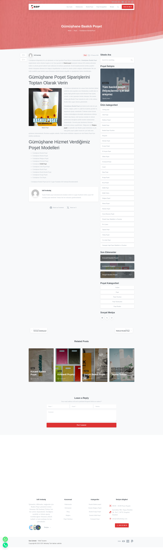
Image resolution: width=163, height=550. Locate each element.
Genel (103, 167)
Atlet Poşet (105, 114)
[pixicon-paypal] (132, 541)
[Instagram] (132, 2)
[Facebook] (122, 2)
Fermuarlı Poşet (106, 161)
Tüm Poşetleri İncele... (35, 2)
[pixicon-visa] (119, 541)
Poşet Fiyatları (117, 297)
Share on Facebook (58, 207)
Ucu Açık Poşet (106, 240)
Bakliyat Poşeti (106, 120)
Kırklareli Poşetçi (66, 374)
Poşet (75, 30)
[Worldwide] (38, 527)
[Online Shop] (31, 527)
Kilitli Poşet (43, 164)
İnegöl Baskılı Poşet (94, 374)
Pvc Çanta (105, 224)
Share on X (73, 207)
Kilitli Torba (105, 193)
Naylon (117, 287)
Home (70, 30)
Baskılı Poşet (105, 125)
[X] (125, 2)
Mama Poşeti (106, 203)
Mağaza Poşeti (106, 198)
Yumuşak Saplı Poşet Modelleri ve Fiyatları (114, 245)
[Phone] (5, 545)
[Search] (118, 7)
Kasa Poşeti (105, 182)
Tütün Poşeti (105, 235)
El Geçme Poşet (106, 151)
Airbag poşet (105, 109)
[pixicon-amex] (128, 541)
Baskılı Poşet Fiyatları (108, 130)
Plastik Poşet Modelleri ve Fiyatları (112, 219)
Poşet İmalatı (117, 306)
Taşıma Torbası (119, 374)
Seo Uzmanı (32, 541)
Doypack (104, 135)
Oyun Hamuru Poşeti (108, 214)
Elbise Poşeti (105, 156)
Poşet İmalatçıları (117, 301)
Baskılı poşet (67, 63)
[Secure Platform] (35, 527)
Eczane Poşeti (106, 146)
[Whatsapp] (5, 539)
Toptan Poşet (106, 229)
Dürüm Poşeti (106, 141)
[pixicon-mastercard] (123, 541)
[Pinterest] (129, 2)
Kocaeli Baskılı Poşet (38, 373)
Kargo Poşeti (105, 177)
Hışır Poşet (105, 172)
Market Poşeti (106, 209)
